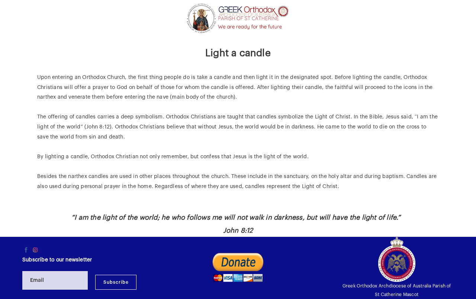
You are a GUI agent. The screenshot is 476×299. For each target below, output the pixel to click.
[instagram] (35, 250)
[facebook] (26, 250)
